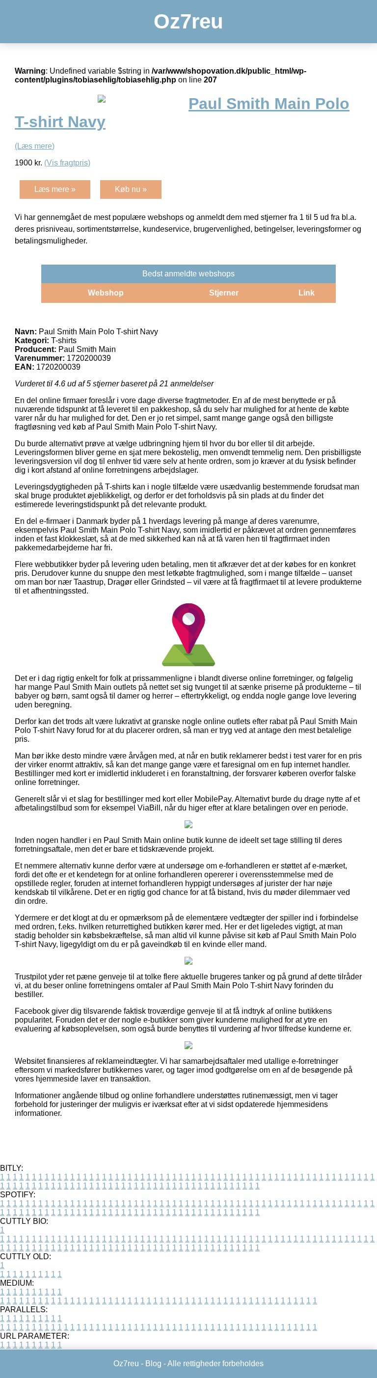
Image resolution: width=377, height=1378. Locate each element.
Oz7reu (188, 21)
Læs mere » (55, 189)
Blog (153, 1363)
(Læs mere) (34, 146)
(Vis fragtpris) (67, 163)
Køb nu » (131, 189)
